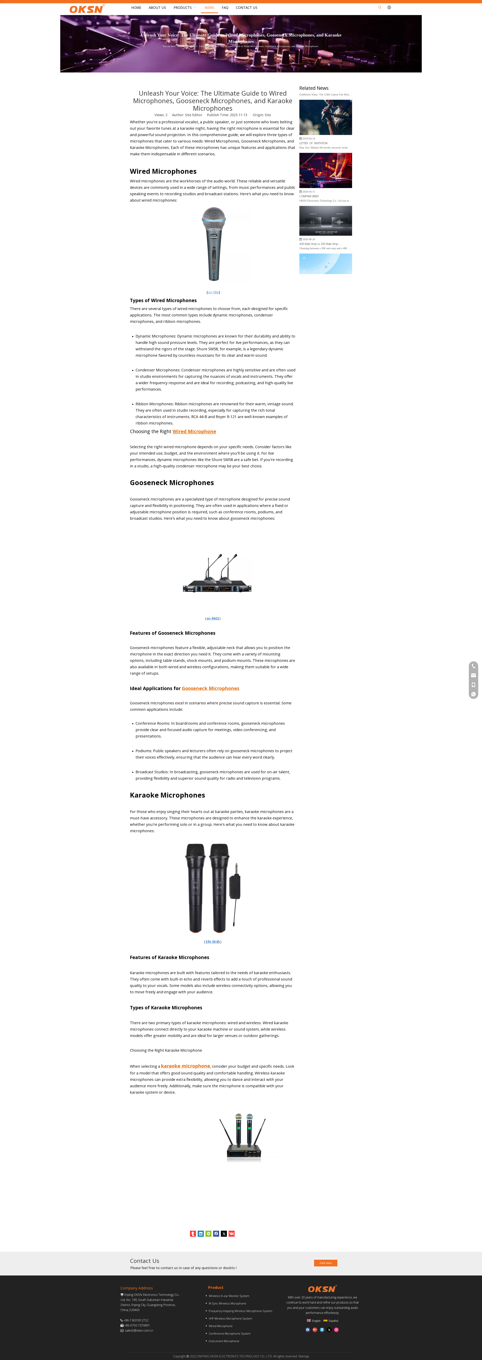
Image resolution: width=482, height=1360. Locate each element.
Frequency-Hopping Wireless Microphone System (240, 1311)
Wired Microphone (221, 1326)
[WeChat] (208, 1234)
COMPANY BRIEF (309, 181)
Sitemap (303, 1356)
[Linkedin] (201, 1234)
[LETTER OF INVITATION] (325, 118)
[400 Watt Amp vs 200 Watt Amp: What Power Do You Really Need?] (325, 219)
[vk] (232, 1234)
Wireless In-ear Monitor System (229, 1296)
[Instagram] (336, 1329)
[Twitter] (224, 1234)
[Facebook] (216, 1234)
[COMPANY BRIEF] (325, 171)
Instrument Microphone (224, 1341)
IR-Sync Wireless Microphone (227, 1303)
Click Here (326, 1263)
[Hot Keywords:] (380, 7)
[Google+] (315, 1329)
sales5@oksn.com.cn (139, 1330)
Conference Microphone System (230, 1333)
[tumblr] (193, 1234)
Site (268, 115)
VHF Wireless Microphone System (230, 1318)
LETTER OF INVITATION (313, 128)
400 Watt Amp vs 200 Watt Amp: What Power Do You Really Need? (320, 228)
